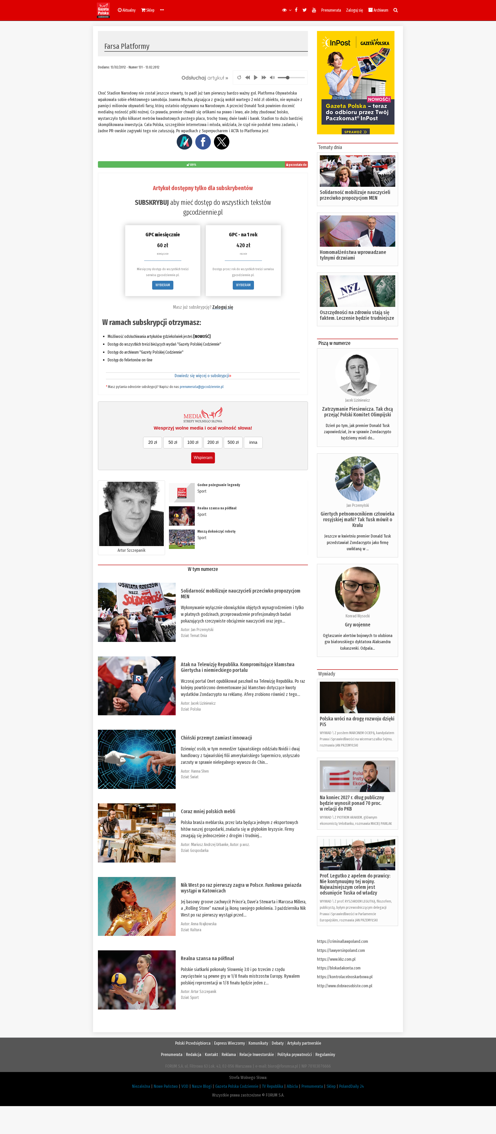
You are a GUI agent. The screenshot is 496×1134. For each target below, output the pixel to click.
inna (253, 442)
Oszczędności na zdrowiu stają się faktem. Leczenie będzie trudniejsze (357, 315)
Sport (201, 491)
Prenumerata (331, 10)
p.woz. (245, 844)
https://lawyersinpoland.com (341, 950)
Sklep (331, 1086)
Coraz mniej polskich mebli (208, 811)
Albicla (292, 1086)
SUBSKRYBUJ (152, 202)
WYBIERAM (163, 285)
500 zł (233, 442)
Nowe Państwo (166, 1086)
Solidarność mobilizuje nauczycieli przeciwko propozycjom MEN (240, 594)
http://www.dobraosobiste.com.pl (344, 986)
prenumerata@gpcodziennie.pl (201, 387)
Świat (194, 776)
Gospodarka (199, 850)
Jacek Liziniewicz (203, 703)
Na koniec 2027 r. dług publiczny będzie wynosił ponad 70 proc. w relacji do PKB (352, 803)
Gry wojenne (357, 625)
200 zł (213, 442)
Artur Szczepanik (131, 550)
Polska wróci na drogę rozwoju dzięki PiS (357, 721)
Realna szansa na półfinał (216, 508)
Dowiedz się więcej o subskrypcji (203, 375)
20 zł (152, 442)
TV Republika (272, 1086)
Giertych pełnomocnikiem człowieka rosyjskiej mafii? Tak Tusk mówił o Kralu (357, 519)
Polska (195, 709)
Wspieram (203, 457)
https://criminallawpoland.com (342, 941)
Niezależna (141, 1086)
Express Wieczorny (229, 1043)
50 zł (172, 442)
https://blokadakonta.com (339, 968)
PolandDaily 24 (351, 1086)
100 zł (192, 442)
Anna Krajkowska (203, 923)
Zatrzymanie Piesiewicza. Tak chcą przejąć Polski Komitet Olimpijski (357, 412)
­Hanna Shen (200, 771)
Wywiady (326, 674)
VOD (184, 1086)
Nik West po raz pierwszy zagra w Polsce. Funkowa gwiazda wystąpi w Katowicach (241, 888)
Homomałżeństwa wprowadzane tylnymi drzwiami (353, 255)
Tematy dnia (330, 147)
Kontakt (211, 1054)
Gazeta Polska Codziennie (236, 1086)
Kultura (195, 929)
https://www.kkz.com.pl (336, 959)
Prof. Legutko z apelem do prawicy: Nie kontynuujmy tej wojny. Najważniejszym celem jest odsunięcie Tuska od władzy (355, 884)
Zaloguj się (354, 10)
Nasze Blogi (202, 1086)
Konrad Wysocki (357, 615)
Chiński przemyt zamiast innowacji (216, 738)
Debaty (278, 1043)
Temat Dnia (198, 635)
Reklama (229, 1054)
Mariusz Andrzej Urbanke (209, 844)
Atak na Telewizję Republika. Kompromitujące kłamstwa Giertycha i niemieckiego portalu (238, 667)
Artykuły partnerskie (304, 1043)
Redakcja (193, 1054)
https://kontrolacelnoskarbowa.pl (345, 977)
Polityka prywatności (294, 1054)
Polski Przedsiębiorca (193, 1043)
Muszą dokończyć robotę (216, 531)
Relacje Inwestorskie (256, 1054)
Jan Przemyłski (202, 629)
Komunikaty (258, 1043)
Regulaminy (325, 1054)
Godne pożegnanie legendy (218, 485)
